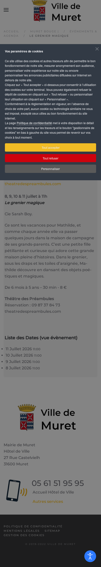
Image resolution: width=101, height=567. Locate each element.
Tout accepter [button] (51, 147)
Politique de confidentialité (34, 123)
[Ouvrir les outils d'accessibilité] (90, 556)
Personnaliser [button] (50, 169)
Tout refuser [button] (50, 158)
